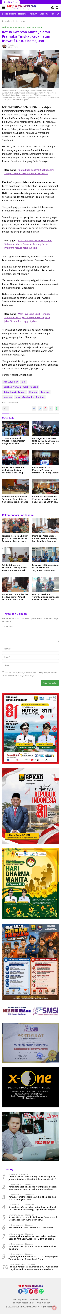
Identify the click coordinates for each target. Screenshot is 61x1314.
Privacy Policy (43, 1302)
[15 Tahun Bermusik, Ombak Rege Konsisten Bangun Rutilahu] (15, 428)
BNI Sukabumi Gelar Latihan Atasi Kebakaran (31, 1227)
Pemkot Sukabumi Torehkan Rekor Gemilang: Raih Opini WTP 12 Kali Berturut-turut (45, 597)
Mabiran (8, 397)
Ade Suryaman (11, 381)
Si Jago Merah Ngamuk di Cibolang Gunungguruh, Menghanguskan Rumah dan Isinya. (33, 1218)
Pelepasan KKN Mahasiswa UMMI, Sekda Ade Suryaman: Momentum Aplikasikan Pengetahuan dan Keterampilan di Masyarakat (45, 568)
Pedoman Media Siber (22, 1302)
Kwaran (33, 392)
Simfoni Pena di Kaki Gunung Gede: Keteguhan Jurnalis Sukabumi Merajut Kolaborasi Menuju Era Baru (33, 1178)
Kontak (44, 1299)
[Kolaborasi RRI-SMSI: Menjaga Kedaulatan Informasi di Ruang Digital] (45, 457)
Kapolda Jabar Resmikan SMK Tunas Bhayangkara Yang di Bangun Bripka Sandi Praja (33, 1257)
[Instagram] (36, 1291)
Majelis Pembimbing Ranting (30, 397)
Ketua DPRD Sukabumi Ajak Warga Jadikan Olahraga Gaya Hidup (13, 470)
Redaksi (11, 45)
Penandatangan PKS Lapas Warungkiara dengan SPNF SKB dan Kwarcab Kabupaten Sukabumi (33, 1188)
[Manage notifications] (54, 1307)
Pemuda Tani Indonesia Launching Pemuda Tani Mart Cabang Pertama (32, 1198)
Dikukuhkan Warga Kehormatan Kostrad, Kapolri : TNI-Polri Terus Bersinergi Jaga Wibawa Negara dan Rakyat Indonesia (33, 1208)
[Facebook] (20, 1291)
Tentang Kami (20, 1299)
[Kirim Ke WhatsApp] (57, 408)
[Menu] (4, 7)
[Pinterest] (31, 1291)
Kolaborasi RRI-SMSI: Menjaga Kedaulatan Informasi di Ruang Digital (45, 470)
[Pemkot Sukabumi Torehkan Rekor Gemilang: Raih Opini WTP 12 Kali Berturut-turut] (45, 584)
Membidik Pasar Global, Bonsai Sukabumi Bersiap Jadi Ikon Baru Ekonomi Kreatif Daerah (44, 538)
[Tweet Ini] (40, 408)
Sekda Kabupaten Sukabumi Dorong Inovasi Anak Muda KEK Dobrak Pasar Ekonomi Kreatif (15, 568)
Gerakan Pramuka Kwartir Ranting (21, 386)
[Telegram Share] (51, 408)
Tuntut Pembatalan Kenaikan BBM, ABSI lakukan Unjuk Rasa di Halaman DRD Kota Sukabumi (34, 1268)
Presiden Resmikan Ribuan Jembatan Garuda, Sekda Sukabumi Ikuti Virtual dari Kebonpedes (15, 538)
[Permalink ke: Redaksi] (4, 46)
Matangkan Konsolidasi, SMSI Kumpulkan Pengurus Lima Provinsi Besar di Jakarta (45, 441)
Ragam (38, 27)
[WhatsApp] (41, 1291)
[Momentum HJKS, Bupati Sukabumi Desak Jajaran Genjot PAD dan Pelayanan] (15, 486)
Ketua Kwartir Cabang (15, 392)
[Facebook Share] (34, 408)
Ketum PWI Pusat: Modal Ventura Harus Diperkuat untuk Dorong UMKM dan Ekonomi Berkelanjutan (44, 499)
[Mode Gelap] (52, 7)
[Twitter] (25, 1291)
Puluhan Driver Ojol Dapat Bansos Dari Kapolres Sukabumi (32, 1247)
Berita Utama (8, 27)
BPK (23, 381)
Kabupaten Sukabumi (24, 27)
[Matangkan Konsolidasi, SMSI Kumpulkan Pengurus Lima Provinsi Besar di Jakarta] (45, 428)
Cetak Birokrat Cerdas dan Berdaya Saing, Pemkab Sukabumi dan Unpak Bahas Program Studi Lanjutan (15, 597)
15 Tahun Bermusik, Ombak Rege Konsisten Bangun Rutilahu (13, 441)
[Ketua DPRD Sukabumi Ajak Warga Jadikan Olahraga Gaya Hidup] (15, 457)
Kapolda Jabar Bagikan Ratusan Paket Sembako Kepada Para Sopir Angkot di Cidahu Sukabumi (32, 1237)
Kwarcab (45, 392)
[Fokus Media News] (21, 7)
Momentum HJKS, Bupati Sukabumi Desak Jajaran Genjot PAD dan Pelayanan (15, 499)
